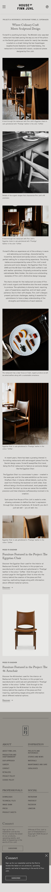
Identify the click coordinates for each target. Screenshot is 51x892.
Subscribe (16, 878)
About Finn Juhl (9, 751)
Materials (32, 761)
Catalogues (33, 768)
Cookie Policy (8, 780)
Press (5, 808)
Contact (5, 768)
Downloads (7, 797)
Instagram (32, 797)
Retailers (6, 772)
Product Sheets (9, 812)
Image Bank (7, 805)
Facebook (32, 805)
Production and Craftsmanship (9, 756)
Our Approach (8, 761)
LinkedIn (31, 808)
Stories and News (35, 757)
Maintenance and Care (37, 764)
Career (5, 764)
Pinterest (32, 801)
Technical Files (9, 801)
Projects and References (34, 752)
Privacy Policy (8, 776)
